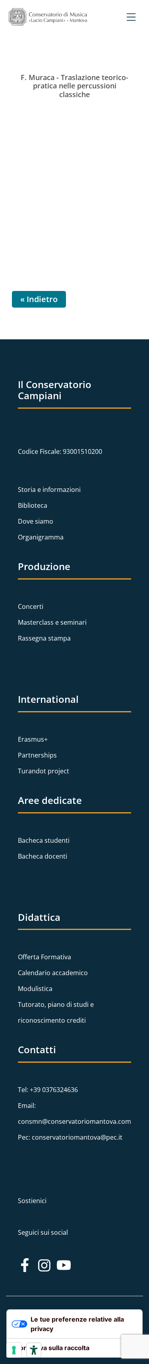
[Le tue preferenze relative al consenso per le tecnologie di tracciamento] (13, 1350)
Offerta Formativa (44, 957)
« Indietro (39, 299)
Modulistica (35, 988)
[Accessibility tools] (33, 1350)
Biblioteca (32, 505)
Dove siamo (35, 521)
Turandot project (43, 771)
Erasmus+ (33, 739)
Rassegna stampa (44, 638)
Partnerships (37, 755)
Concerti (30, 606)
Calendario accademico (53, 972)
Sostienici (32, 1200)
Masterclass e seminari (52, 622)
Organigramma (41, 537)
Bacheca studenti (44, 840)
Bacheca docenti (42, 856)
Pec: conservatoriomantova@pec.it (70, 1137)
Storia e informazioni (49, 489)
